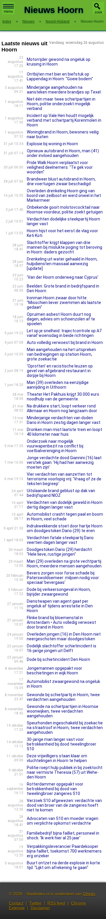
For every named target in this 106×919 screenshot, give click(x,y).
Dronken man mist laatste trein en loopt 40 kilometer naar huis (64, 432)
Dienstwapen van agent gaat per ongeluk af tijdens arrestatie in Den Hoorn (60, 606)
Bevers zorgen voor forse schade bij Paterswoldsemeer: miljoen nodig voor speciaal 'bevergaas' (63, 578)
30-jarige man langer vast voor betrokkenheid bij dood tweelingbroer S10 (61, 744)
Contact (16, 903)
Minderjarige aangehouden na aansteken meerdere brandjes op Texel (64, 89)
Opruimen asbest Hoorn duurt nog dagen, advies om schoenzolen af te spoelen (61, 319)
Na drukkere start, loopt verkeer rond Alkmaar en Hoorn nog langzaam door (62, 408)
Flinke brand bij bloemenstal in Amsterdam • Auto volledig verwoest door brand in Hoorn (61, 622)
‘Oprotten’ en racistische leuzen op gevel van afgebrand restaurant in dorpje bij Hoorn (60, 371)
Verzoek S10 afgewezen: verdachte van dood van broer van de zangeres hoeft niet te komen (64, 805)
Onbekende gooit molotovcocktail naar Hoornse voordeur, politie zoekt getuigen (65, 209)
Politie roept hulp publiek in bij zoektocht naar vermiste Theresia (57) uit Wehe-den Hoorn (64, 772)
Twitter (35, 903)
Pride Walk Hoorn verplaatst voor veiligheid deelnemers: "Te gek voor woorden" (60, 167)
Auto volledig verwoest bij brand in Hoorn (65, 342)
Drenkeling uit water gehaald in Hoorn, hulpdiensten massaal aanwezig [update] (62, 264)
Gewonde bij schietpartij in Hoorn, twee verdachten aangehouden (63, 697)
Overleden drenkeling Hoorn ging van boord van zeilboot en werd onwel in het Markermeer (64, 195)
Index (6, 21)
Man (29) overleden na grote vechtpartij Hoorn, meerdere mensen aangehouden (64, 563)
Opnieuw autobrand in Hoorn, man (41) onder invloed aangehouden (63, 153)
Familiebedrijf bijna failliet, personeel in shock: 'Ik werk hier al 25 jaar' (63, 835)
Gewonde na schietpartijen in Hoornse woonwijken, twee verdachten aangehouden (62, 711)
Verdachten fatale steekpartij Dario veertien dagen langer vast (60, 540)
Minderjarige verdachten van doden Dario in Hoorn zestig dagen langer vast (63, 420)
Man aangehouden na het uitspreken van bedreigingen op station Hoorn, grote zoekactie (61, 354)
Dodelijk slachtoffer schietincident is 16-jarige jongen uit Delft (61, 648)
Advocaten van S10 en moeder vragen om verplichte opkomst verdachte (62, 821)
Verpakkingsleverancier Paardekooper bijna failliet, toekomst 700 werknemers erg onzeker (64, 851)
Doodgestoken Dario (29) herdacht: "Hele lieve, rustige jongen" (60, 552)
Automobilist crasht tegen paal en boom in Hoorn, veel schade (65, 516)
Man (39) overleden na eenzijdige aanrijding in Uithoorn (58, 385)
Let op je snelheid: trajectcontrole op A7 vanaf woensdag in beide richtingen (64, 333)
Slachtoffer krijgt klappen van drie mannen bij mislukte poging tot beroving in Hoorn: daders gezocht (64, 247)
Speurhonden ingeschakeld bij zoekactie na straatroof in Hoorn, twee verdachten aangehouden (65, 728)
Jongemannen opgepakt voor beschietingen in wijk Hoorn (54, 670)
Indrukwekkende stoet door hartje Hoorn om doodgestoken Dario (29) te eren (64, 528)
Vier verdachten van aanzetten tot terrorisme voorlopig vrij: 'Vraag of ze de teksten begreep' (64, 479)
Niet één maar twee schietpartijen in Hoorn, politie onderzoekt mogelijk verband (61, 104)
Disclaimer (40, 907)
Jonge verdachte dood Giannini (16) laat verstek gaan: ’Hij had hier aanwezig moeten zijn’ (64, 462)
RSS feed (56, 903)
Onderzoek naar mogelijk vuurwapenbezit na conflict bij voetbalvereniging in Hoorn (55, 446)
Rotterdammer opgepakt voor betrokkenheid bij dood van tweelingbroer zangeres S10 (55, 789)
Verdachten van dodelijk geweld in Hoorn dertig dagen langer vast (64, 504)
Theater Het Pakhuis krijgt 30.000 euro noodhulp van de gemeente (63, 396)
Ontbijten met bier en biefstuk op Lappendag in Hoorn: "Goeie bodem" (60, 76)
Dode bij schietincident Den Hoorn (58, 659)
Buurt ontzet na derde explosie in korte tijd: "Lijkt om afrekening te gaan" (63, 865)
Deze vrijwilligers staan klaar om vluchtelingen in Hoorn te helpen (57, 758)
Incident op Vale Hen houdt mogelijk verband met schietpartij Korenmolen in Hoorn (64, 120)
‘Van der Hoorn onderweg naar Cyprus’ (62, 277)
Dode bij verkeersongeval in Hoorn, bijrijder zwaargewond (59, 591)
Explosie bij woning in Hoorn (52, 143)
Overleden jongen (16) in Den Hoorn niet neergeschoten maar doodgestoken (64, 636)
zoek (98, 12)
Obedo (89, 893)
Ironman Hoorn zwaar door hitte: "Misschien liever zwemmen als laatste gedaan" (64, 302)
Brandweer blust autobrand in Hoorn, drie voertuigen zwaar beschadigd (61, 181)
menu (8, 11)
